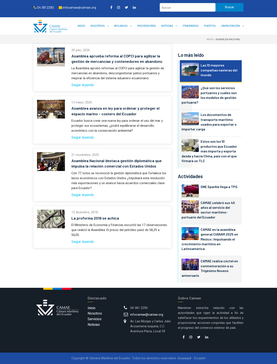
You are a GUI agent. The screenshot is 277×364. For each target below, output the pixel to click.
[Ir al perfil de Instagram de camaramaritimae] (118, 7)
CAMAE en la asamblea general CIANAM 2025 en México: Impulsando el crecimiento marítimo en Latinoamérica (210, 239)
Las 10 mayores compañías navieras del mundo (219, 70)
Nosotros (97, 26)
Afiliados (121, 26)
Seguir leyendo (82, 85)
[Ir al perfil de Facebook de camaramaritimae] (111, 7)
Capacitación (230, 26)
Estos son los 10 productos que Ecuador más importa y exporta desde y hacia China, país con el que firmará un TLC (209, 151)
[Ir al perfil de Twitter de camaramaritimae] (126, 7)
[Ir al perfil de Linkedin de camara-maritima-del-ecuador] (134, 7)
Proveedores (146, 26)
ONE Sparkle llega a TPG (219, 187)
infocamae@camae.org (146, 314)
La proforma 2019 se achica (95, 218)
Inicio (81, 26)
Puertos (210, 26)
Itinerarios (191, 26)
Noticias (167, 26)
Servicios (94, 319)
